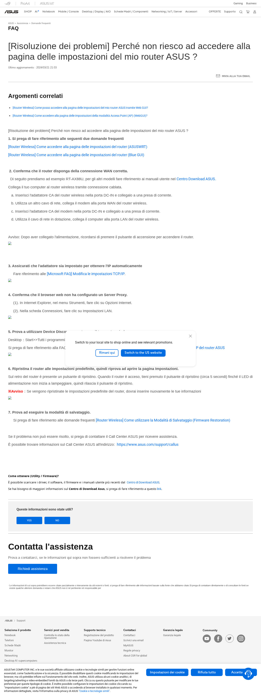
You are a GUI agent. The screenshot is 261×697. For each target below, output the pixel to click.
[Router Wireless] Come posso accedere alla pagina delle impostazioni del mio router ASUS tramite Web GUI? (80, 108)
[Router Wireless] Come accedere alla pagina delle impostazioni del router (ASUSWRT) (77, 147)
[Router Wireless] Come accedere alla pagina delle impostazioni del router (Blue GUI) (76, 155)
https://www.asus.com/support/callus (147, 444)
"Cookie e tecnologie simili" (94, 691)
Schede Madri (12, 645)
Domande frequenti (41, 23)
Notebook (10, 635)
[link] (11, 11)
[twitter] (230, 638)
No (57, 520)
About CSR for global (135, 655)
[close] (190, 336)
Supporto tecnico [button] (95, 630)
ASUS (11, 23)
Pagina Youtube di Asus (97, 640)
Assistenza (22, 23)
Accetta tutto (241, 672)
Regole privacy (131, 650)
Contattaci (129, 635)
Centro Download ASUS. (196, 179)
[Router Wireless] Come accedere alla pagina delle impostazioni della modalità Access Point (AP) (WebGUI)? (80, 115)
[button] (238, 3)
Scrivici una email (133, 640)
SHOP (28, 11)
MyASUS (128, 645)
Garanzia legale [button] (173, 630)
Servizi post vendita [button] (56, 630)
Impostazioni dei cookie (167, 672)
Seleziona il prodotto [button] (17, 630)
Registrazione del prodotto (99, 635)
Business (251, 3)
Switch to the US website (143, 353)
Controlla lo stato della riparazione (57, 636)
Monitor (8, 650)
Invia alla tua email (236, 76)
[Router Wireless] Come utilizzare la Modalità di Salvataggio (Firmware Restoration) (163, 420)
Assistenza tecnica (55, 643)
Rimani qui (107, 353)
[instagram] (241, 638)
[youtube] (207, 638)
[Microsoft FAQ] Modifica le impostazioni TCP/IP (86, 274)
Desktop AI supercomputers (20, 660)
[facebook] (218, 638)
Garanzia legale (172, 635)
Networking (11, 655)
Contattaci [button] (129, 630)
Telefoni (9, 640)
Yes (29, 520)
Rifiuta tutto (207, 672)
